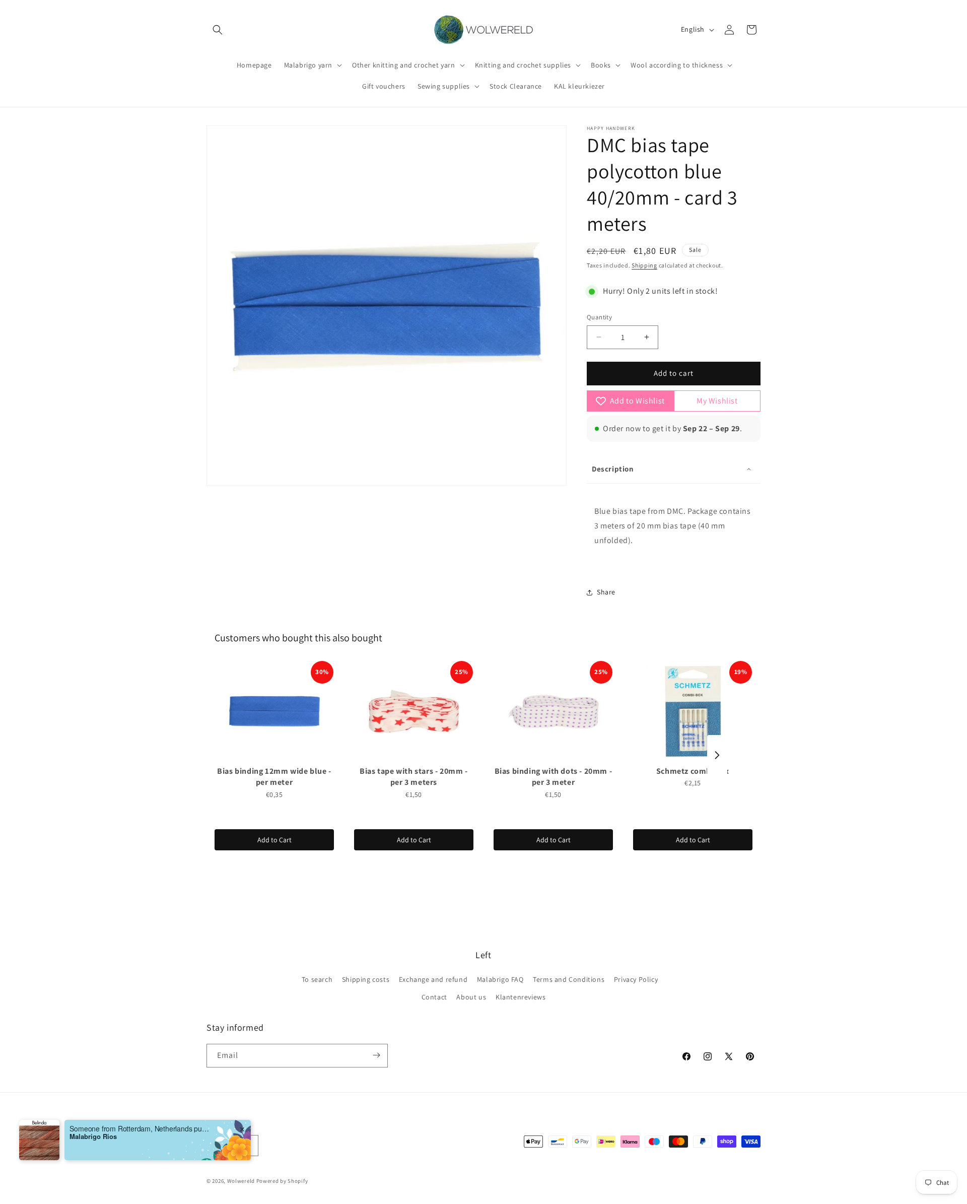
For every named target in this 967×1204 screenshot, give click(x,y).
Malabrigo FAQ (500, 979)
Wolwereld (241, 1180)
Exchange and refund (433, 979)
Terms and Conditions (568, 979)
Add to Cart (274, 839)
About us (471, 997)
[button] (217, 30)
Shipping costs (365, 979)
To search (317, 979)
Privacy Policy (636, 979)
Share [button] (606, 591)
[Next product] (717, 755)
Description (613, 469)
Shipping (644, 265)
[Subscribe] (376, 1055)
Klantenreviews (520, 997)
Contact (434, 997)
